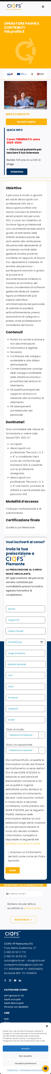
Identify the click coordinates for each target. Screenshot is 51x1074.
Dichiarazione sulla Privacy (31, 1070)
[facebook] (5, 980)
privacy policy (33, 908)
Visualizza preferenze (25, 1063)
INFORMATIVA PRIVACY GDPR (22, 843)
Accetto (25, 1048)
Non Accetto (25, 1056)
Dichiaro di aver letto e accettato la (24, 906)
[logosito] (14, 4)
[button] (47, 1026)
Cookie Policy (12, 1070)
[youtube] (15, 980)
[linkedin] (20, 980)
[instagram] (10, 980)
